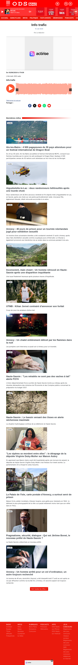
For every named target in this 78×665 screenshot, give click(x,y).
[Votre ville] (57, 4)
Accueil (4, 18)
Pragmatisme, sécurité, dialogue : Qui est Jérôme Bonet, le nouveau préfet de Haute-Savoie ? (38, 536)
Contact (9, 627)
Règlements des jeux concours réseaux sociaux (67, 633)
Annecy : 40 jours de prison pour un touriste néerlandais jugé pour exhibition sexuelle (37, 230)
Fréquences (10, 636)
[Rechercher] (66, 4)
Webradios (58, 18)
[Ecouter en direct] (70, 4)
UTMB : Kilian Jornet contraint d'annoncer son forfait (35, 306)
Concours (32, 631)
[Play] (3, 12)
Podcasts (69, 18)
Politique (34, 18)
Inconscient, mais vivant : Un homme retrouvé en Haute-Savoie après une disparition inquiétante (36, 271)
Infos (25, 18)
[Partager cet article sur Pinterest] (39, 107)
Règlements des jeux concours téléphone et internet (67, 654)
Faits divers (45, 18)
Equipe (8, 629)
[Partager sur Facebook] (29, 107)
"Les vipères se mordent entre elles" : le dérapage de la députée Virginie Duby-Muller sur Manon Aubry (36, 455)
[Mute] (30, 11)
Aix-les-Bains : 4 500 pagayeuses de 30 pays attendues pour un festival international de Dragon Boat (38, 148)
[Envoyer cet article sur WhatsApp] (44, 107)
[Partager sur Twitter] (34, 107)
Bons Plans (15, 18)
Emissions (32, 629)
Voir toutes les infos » (39, 589)
